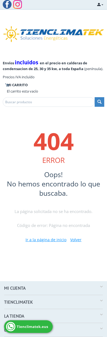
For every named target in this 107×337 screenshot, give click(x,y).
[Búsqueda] (99, 102)
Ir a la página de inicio (46, 239)
